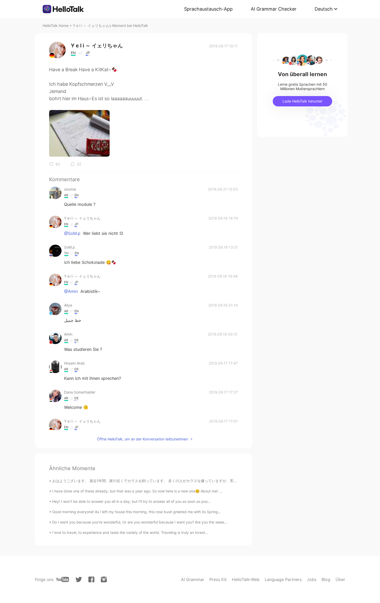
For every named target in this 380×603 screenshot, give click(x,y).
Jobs (311, 579)
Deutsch (324, 9)
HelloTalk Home (56, 25)
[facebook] (91, 579)
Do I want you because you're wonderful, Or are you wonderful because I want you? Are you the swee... (139, 522)
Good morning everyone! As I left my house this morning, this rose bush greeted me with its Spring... (136, 512)
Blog (326, 579)
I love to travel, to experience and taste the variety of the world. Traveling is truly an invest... (130, 532)
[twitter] (78, 579)
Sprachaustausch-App (208, 9)
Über (340, 579)
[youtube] (62, 579)
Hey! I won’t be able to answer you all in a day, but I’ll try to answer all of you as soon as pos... (131, 501)
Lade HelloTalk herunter (302, 101)
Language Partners (283, 579)
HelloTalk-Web (246, 579)
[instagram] (104, 579)
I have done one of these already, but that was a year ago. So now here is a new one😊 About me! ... (137, 491)
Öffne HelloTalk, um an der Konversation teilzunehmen (142, 439)
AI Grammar (192, 579)
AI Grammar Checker (274, 9)
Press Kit (218, 579)
